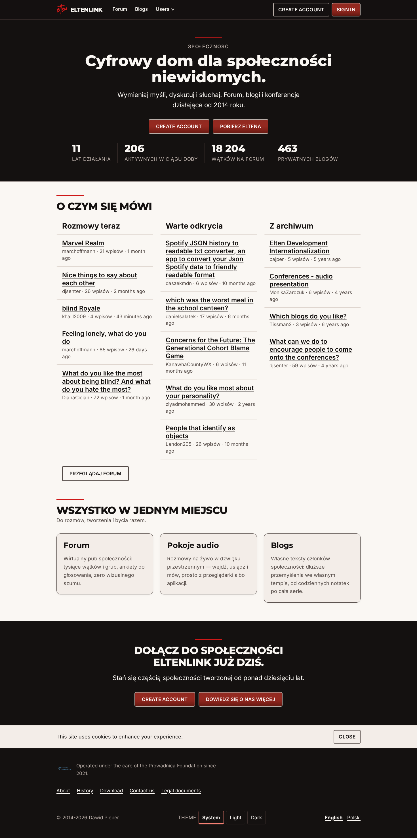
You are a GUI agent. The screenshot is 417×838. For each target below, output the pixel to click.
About (63, 790)
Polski (354, 817)
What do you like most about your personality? (210, 392)
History (85, 790)
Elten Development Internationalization (299, 247)
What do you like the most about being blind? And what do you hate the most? (106, 381)
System (211, 817)
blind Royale (81, 308)
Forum (120, 9)
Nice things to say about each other (99, 279)
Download (111, 790)
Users (162, 9)
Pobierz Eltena (240, 126)
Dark (256, 817)
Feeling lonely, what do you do (104, 337)
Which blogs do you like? (308, 316)
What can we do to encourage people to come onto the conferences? (310, 349)
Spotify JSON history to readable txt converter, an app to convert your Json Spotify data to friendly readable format (205, 259)
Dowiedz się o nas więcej (240, 699)
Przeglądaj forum (95, 473)
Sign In (346, 9)
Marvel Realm (83, 243)
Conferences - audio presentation (301, 280)
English (334, 817)
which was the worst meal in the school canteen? (209, 304)
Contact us (142, 790)
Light (235, 817)
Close (347, 737)
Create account (301, 9)
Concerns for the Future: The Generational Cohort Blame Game (210, 348)
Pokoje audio (193, 545)
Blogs (141, 9)
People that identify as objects (200, 432)
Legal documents (181, 790)
